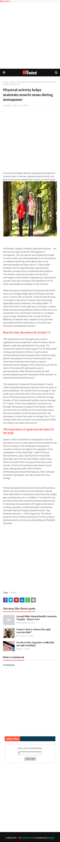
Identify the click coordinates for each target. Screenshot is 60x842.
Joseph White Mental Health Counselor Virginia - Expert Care (36, 618)
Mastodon (5, 1)
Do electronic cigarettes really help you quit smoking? (35, 644)
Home (5, 82)
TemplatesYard (28, 838)
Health (12, 82)
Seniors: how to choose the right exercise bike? (33, 631)
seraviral (9, 105)
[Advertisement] (30, 35)
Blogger (51, 838)
